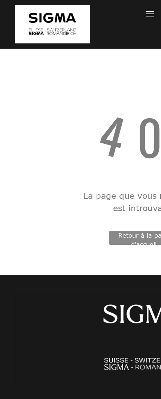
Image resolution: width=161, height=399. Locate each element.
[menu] (149, 13)
